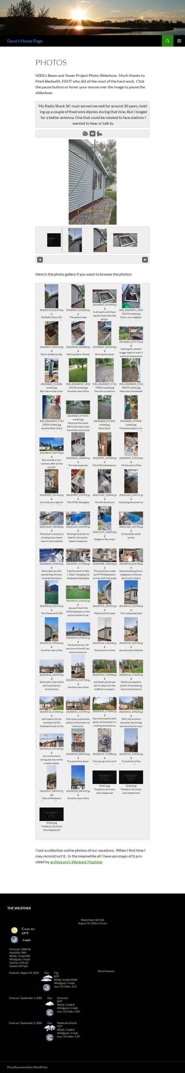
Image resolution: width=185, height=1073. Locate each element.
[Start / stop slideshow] (92, 133)
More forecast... (107, 970)
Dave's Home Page (25, 40)
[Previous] (40, 259)
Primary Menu (179, 41)
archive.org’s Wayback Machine (76, 861)
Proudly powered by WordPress (27, 1067)
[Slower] (85, 133)
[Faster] (100, 133)
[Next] (145, 259)
